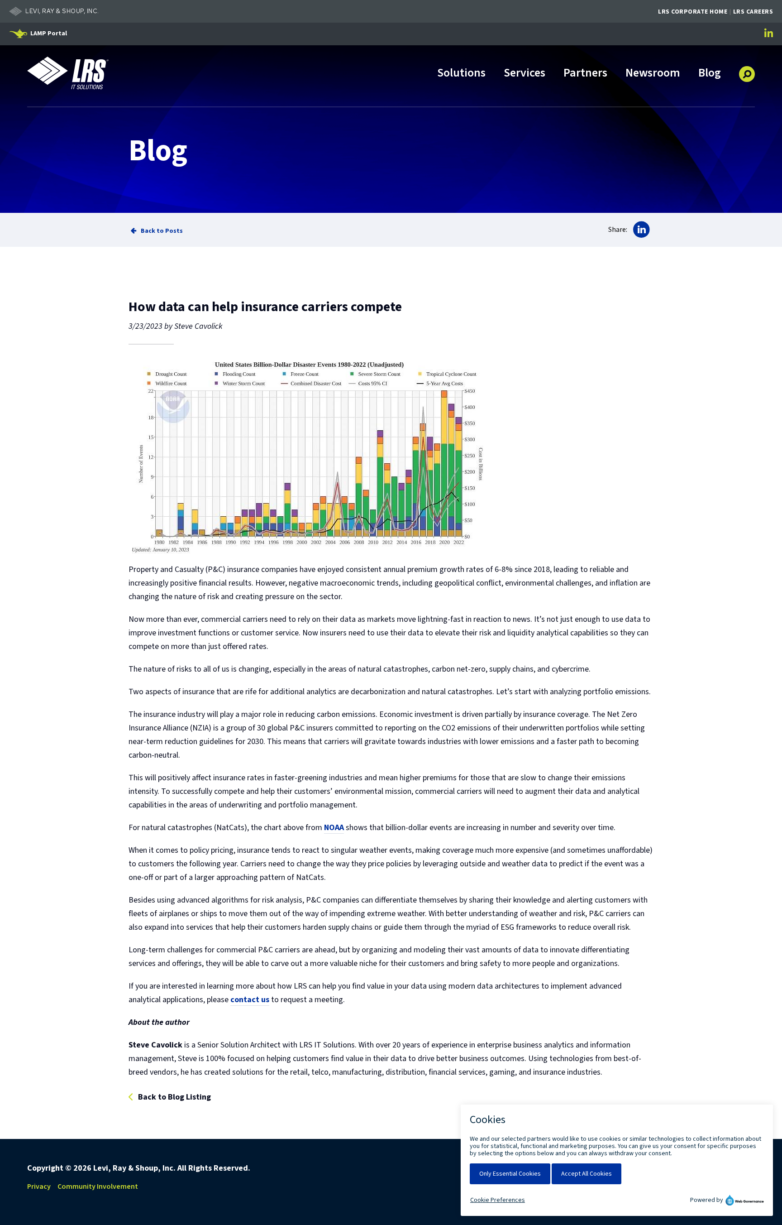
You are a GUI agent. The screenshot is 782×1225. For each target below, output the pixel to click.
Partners (585, 73)
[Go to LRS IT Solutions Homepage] (68, 73)
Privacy (39, 1186)
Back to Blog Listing (174, 1097)
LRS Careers (753, 11)
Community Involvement (97, 1186)
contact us (249, 999)
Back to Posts (162, 231)
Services (524, 73)
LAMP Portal (48, 33)
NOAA (334, 827)
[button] (747, 70)
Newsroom (652, 73)
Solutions (461, 73)
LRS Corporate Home (692, 11)
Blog (709, 73)
